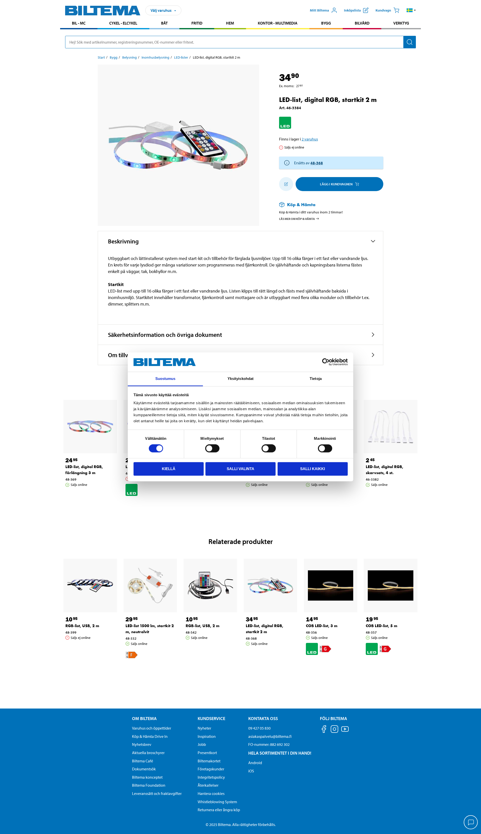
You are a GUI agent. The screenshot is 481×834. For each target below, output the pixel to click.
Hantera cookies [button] (211, 793)
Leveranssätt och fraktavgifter (157, 793)
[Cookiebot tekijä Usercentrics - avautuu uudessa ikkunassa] (326, 362)
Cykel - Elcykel (123, 23)
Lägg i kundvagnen (336, 184)
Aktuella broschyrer (148, 752)
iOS (251, 770)
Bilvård (362, 23)
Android (255, 762)
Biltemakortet (209, 760)
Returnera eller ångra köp (219, 809)
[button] (411, 10)
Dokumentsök (144, 768)
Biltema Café (142, 760)
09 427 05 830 (259, 728)
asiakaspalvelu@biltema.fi (270, 736)
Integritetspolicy (211, 777)
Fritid (196, 23)
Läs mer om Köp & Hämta (297, 218)
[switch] (212, 448)
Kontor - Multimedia (277, 23)
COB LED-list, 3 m (321, 625)
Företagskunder (211, 768)
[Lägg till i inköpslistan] (286, 184)
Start (101, 57)
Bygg (326, 23)
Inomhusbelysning (155, 57)
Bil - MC (78, 23)
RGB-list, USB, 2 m (82, 625)
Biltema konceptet (147, 777)
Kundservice (211, 718)
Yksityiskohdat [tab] (240, 378)
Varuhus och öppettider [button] (151, 728)
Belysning (129, 57)
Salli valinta (240, 469)
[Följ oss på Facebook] (324, 730)
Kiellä (168, 469)
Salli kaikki (312, 469)
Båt (164, 23)
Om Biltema (144, 718)
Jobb (202, 744)
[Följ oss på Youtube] (345, 731)
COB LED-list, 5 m (381, 625)
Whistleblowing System (217, 801)
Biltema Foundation (148, 785)
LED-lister (181, 57)
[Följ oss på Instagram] (334, 730)
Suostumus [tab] (165, 378)
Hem (230, 23)
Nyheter (204, 728)
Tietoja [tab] (316, 378)
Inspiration (207, 736)
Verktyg (401, 23)
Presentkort (207, 752)
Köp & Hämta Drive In (150, 736)
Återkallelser (208, 785)
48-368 (316, 162)
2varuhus (310, 139)
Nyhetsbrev (141, 744)
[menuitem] (78, 23)
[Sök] (409, 42)
